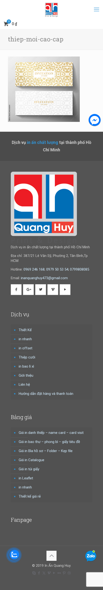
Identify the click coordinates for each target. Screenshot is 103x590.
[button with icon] (16, 289)
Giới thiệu (26, 375)
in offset (25, 348)
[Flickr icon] (59, 573)
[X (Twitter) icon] (44, 573)
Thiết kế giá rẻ (30, 496)
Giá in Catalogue (31, 460)
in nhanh (25, 339)
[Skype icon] (34, 573)
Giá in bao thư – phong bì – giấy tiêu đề (49, 442)
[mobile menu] (96, 10)
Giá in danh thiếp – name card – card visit (51, 433)
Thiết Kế (25, 330)
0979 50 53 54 (57, 269)
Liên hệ (24, 384)
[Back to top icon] (51, 556)
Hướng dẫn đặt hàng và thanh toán (46, 393)
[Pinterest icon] (64, 573)
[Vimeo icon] (49, 573)
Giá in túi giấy (29, 469)
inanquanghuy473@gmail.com (44, 278)
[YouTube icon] (54, 573)
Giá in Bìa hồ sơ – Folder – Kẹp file (46, 451)
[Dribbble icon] (69, 573)
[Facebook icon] (39, 573)
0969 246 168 (34, 269)
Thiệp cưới (27, 357)
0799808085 (79, 269)
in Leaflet (26, 478)
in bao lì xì (26, 366)
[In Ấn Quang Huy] (51, 9)
